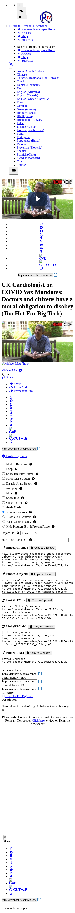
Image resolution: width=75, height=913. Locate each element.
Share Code (20, 387)
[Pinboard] (41, 251)
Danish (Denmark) (28, 85)
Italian (20, 123)
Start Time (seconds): (15, 539)
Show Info (12, 498)
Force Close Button (18, 478)
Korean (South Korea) (30, 130)
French (21, 102)
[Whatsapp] (41, 224)
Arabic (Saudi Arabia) (30, 71)
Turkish (21, 165)
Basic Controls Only (19, 521)
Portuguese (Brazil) (28, 140)
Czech (21, 81)
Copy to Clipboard (44, 547)
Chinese (22, 74)
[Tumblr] (41, 238)
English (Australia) (28, 92)
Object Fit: (8, 533)
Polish (20, 133)
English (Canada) (27, 95)
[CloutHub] (41, 265)
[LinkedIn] (41, 248)
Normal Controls (17, 512)
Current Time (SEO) (14, 685)
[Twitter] (41, 234)
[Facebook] (41, 231)
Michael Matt (10, 370)
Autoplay (11, 488)
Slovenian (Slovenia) (29, 147)
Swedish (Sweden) (28, 158)
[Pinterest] (41, 241)
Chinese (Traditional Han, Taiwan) (38, 78)
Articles (26, 32)
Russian (22, 144)
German (22, 105)
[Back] (20, 5)
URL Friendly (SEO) (14, 677)
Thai (19, 161)
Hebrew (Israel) (26, 112)
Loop (9, 469)
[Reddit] (41, 245)
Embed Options (16, 456)
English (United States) (31, 98)
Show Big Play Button (19, 473)
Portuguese (23, 137)
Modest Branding (16, 464)
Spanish (22, 151)
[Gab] (41, 258)
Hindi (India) (25, 116)
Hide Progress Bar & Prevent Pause (28, 526)
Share (17, 384)
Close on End (14, 502)
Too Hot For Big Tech (19, 696)
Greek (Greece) (26, 109)
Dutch (20, 88)
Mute (9, 493)
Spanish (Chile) (26, 154)
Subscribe (27, 39)
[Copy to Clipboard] (41, 268)
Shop (24, 36)
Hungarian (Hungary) (30, 119)
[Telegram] (41, 227)
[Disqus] (37, 781)
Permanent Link (23, 391)
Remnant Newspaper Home (38, 29)
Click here (38, 720)
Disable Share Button (19, 483)
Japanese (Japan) (27, 126)
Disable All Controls (19, 517)
